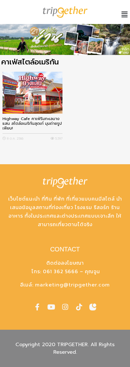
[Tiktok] (79, 307)
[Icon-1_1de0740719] (93, 307)
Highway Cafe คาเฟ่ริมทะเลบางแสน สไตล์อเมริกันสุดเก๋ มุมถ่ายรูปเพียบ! (32, 123)
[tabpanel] (65, 39)
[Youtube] (51, 307)
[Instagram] (65, 307)
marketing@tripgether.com (72, 285)
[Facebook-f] (37, 307)
